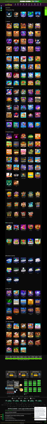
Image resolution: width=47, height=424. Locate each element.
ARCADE (32, 5)
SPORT (26, 5)
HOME (15, 5)
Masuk (32, 1)
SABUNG (29, 5)
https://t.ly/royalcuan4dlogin (41, 414)
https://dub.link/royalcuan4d (41, 415)
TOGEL (18, 5)
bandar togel (6, 410)
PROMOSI (38, 5)
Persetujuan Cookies (37, 422)
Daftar (35, 1)
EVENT (40, 5)
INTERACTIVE (34, 5)
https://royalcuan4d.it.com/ (38, 417)
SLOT (20, 5)
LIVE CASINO (23, 5)
